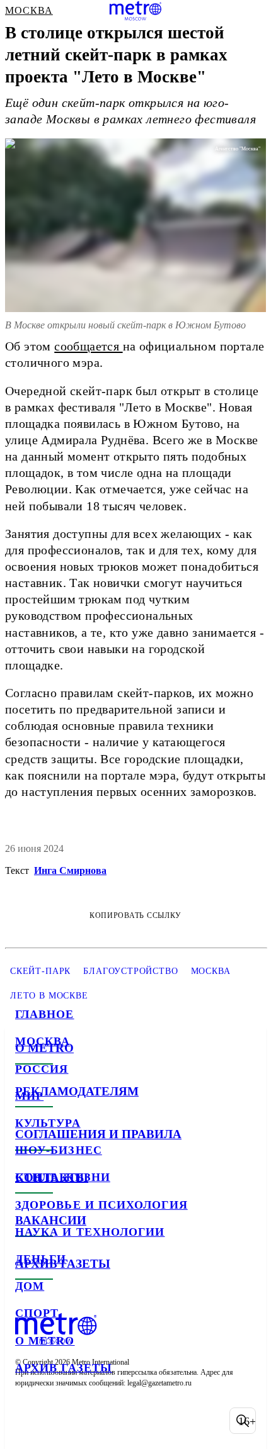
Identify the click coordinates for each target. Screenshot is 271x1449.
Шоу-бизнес (58, 1150)
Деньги (40, 1259)
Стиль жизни (62, 1177)
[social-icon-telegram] (60, 1420)
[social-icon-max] (126, 1420)
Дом (29, 1286)
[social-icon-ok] (93, 1420)
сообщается (88, 346)
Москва (42, 1041)
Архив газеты (63, 1368)
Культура (48, 1123)
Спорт (37, 1313)
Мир (29, 1096)
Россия (41, 1069)
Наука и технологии (89, 1232)
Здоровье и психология (101, 1205)
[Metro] (136, 11)
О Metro (45, 1340)
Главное (44, 1014)
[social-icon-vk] (27, 1420)
